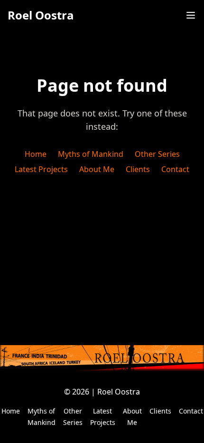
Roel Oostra (41, 15)
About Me (96, 169)
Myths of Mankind (90, 154)
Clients (138, 169)
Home (35, 154)
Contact (175, 169)
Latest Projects (41, 169)
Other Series (157, 154)
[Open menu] (190, 15)
